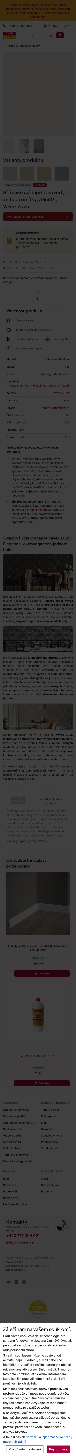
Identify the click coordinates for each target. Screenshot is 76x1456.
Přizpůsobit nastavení (25, 1449)
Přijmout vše (58, 1449)
